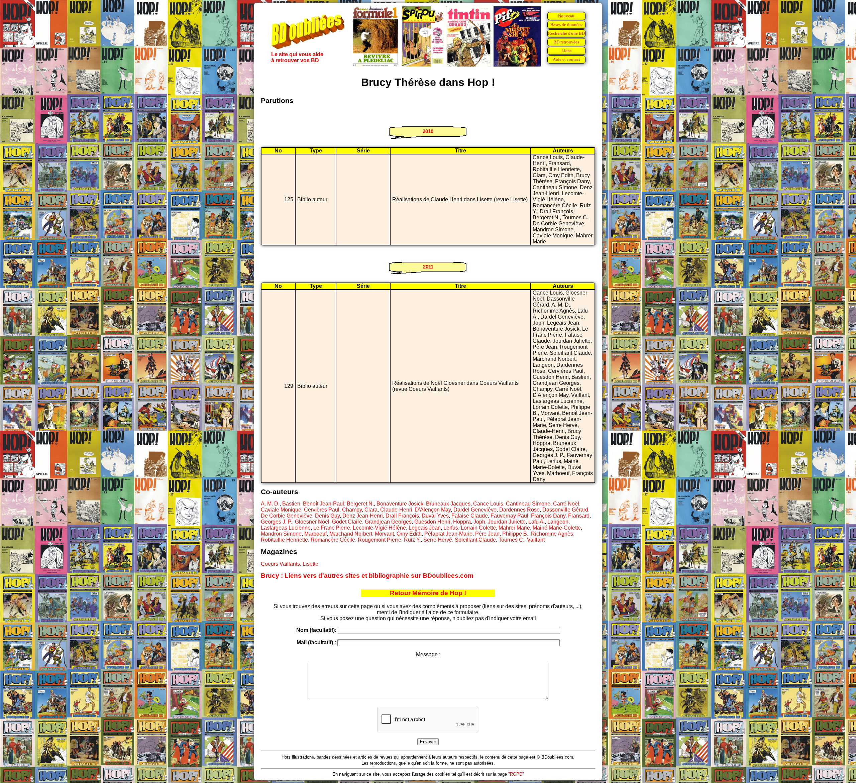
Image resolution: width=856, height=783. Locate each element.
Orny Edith (409, 534)
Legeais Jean (425, 528)
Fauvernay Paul (509, 516)
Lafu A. (536, 522)
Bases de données (566, 24)
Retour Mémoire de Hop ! (428, 592)
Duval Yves (435, 516)
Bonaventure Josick (400, 504)
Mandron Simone (281, 534)
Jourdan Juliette (507, 522)
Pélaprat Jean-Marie (448, 534)
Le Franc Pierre (331, 528)
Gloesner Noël (312, 522)
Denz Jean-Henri (362, 516)
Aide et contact (566, 59)
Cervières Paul (321, 510)
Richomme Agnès (552, 534)
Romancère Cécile (333, 540)
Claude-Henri (396, 510)
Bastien (291, 504)
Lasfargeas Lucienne (286, 528)
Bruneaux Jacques (448, 504)
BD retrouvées (566, 41)
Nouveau (566, 15)
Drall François (402, 516)
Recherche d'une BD (566, 33)
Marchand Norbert (350, 534)
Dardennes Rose (519, 510)
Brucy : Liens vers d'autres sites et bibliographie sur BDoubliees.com (367, 575)
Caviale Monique (281, 510)
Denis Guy (327, 516)
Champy (352, 510)
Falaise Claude (469, 516)
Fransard (579, 516)
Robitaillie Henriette (284, 540)
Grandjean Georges (388, 522)
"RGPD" (516, 774)
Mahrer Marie (514, 528)
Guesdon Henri (432, 522)
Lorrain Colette (478, 528)
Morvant (384, 534)
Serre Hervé (437, 540)
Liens (566, 50)
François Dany (548, 516)
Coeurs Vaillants (280, 564)
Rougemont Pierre (379, 540)
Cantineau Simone (528, 504)
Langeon (557, 522)
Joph (479, 522)
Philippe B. (515, 534)
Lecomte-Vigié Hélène (379, 528)
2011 (428, 266)
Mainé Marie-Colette (557, 528)
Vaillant (536, 540)
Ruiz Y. (412, 540)
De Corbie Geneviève (286, 516)
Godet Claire (347, 522)
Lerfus (450, 528)
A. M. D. (270, 504)
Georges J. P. (276, 522)
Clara (371, 510)
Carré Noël (566, 504)
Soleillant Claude (475, 540)
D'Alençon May (433, 510)
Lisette (310, 564)
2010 (428, 131)
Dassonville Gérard (565, 510)
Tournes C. (511, 540)
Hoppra (462, 522)
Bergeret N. (360, 504)
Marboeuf (315, 534)
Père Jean (487, 534)
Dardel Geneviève (475, 510)
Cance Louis (488, 504)
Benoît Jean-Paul (323, 504)
